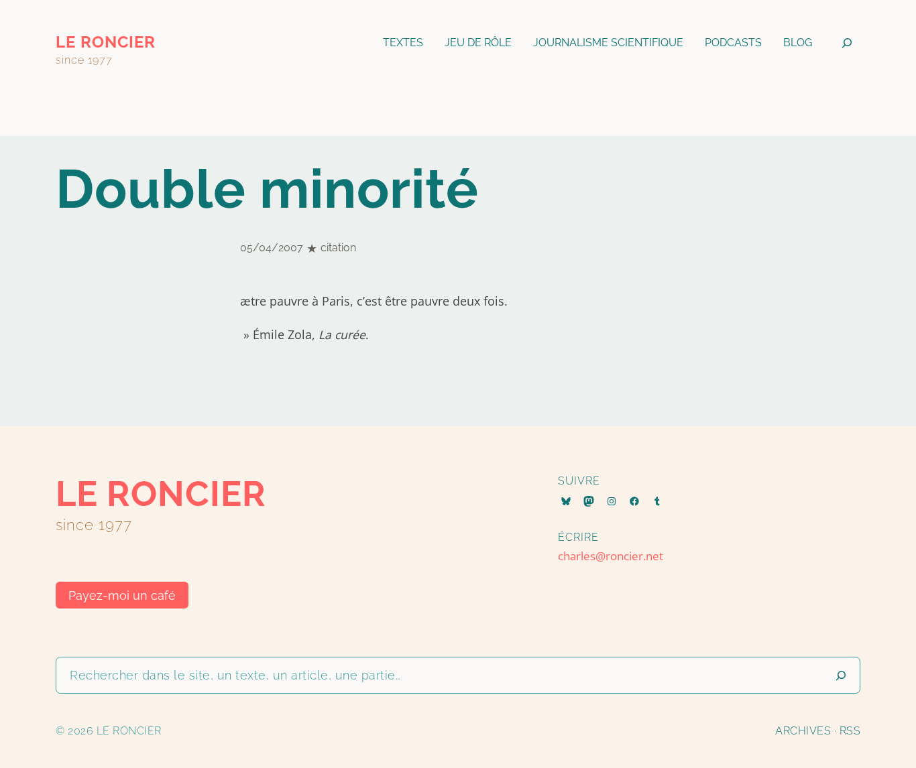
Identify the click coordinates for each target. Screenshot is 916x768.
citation (338, 247)
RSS (850, 730)
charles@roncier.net (610, 556)
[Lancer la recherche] (841, 675)
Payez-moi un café (122, 595)
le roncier (106, 42)
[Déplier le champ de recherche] (847, 42)
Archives (803, 730)
